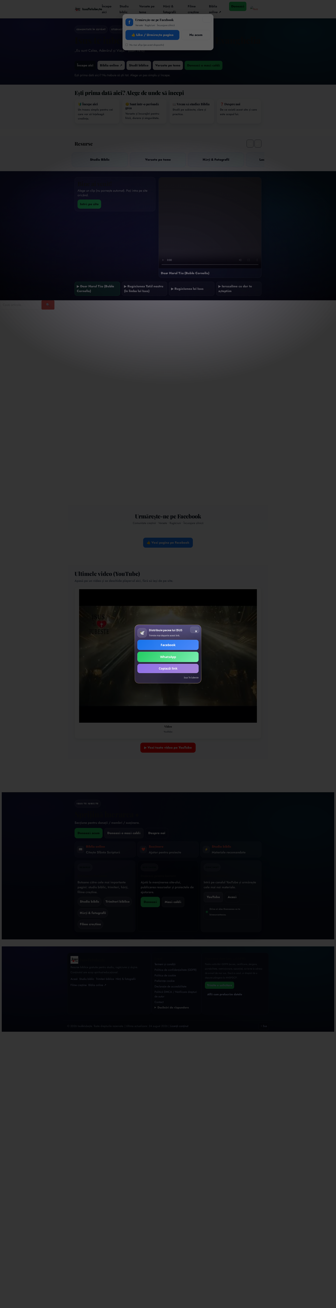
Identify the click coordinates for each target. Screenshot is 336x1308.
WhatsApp (168, 657)
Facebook (168, 645)
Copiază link (168, 668)
